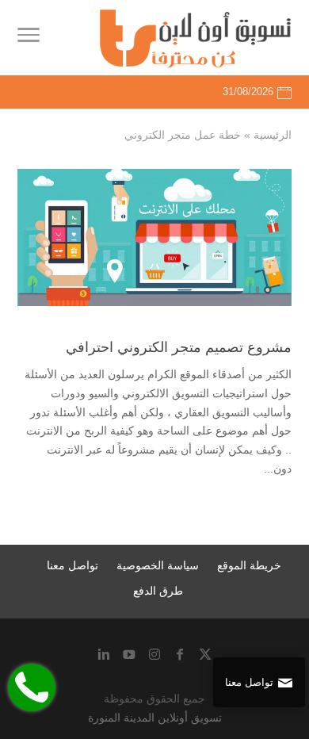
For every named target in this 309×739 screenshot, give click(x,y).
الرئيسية (273, 134)
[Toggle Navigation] (28, 38)
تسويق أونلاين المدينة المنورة (155, 717)
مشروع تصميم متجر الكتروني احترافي (179, 347)
